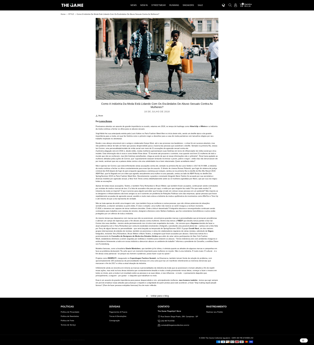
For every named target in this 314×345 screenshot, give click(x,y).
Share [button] (100, 116)
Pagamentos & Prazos (118, 312)
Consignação (114, 321)
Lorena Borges (105, 121)
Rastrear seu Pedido (214, 312)
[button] (134, 5)
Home (63, 14)
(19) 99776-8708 (167, 321)
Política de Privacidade (70, 312)
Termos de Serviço (68, 325)
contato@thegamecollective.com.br (175, 325)
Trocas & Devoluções (117, 316)
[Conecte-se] (235, 5)
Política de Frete (67, 321)
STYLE (71, 14)
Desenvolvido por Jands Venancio (73, 340)
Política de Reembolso (70, 316)
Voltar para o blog (159, 296)
